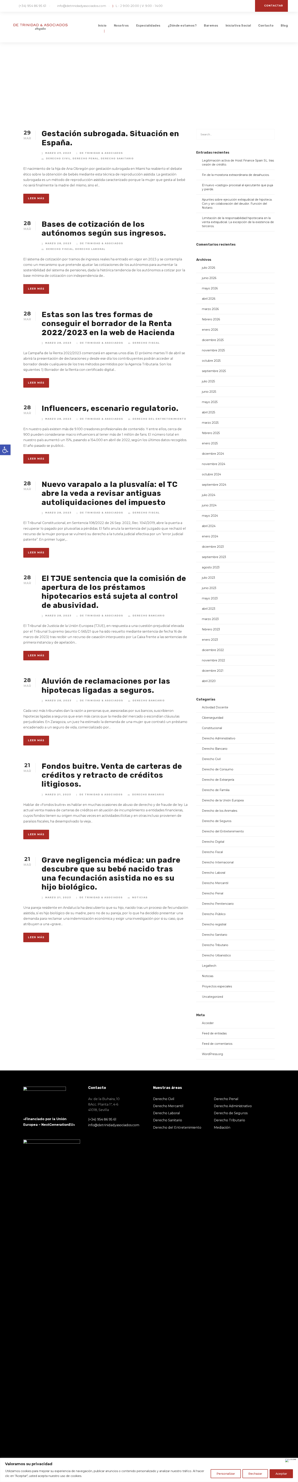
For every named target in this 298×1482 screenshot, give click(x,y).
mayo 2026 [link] (210, 288)
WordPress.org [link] (212, 1054)
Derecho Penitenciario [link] (218, 904)
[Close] (290, 1460)
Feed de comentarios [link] (217, 1044)
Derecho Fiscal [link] (59, 249)
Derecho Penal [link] (86, 158)
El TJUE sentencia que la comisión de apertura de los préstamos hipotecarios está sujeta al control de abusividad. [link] (114, 592)
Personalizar (226, 1474)
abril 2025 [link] (208, 412)
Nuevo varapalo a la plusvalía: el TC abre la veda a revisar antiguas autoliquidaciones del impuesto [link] (110, 493)
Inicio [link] (102, 25)
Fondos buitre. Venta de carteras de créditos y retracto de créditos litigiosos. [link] (112, 775)
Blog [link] (284, 25)
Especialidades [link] (148, 25)
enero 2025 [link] (210, 443)
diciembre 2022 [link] (213, 650)
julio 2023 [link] (208, 578)
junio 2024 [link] (209, 505)
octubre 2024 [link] (211, 474)
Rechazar (255, 1474)
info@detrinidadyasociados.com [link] (81, 6)
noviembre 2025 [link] (213, 350)
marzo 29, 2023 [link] (58, 153)
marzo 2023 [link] (210, 619)
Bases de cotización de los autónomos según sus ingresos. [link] (104, 228)
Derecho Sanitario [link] (117, 158)
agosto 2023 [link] (211, 567)
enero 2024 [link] (210, 536)
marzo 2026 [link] (210, 309)
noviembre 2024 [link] (213, 464)
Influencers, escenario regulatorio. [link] (110, 408)
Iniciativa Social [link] (238, 25)
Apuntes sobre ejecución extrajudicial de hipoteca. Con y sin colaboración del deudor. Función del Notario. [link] (237, 204)
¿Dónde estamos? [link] (182, 25)
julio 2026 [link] (208, 267)
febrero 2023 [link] (211, 629)
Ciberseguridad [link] (212, 718)
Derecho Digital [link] (213, 842)
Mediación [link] (222, 1127)
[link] (5, 450)
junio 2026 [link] (209, 278)
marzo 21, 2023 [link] (58, 794)
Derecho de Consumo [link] (217, 769)
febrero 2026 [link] (211, 319)
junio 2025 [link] (209, 391)
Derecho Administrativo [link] (218, 738)
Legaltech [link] (209, 966)
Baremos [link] (211, 25)
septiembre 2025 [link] (214, 371)
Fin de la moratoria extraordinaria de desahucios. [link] (235, 175)
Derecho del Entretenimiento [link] (159, 418)
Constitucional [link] (212, 728)
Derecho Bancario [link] (149, 615)
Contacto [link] (265, 25)
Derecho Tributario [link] (215, 945)
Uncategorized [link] (212, 997)
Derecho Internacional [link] (218, 862)
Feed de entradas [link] (214, 1033)
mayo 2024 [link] (210, 516)
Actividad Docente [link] (215, 707)
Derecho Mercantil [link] (215, 883)
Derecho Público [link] (214, 914)
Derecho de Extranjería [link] (218, 780)
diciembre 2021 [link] (212, 671)
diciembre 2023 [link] (213, 547)
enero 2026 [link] (210, 329)
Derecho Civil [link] (58, 158)
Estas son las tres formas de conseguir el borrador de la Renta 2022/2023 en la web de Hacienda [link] (108, 323)
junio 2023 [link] (209, 588)
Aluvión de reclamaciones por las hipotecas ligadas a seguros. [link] (106, 685)
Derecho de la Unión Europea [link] (223, 800)
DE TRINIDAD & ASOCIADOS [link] (101, 153)
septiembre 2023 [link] (214, 557)
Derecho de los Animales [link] (219, 811)
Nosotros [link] (121, 25)
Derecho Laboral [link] (90, 249)
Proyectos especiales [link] (217, 986)
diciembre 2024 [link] (213, 454)
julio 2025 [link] (208, 381)
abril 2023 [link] (208, 609)
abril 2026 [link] (208, 298)
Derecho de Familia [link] (215, 790)
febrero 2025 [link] (211, 433)
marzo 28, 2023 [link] (58, 243)
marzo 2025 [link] (210, 422)
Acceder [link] (208, 1023)
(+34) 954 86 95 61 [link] (32, 6)
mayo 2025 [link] (210, 402)
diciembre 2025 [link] (213, 340)
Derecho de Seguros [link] (216, 821)
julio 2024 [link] (208, 495)
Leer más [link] (36, 198)
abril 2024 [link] (208, 526)
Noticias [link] (140, 897)
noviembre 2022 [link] (213, 660)
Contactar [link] (273, 5)
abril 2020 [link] (209, 681)
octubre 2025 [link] (211, 360)
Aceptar (281, 1474)
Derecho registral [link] (214, 924)
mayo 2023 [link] (210, 598)
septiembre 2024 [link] (214, 485)
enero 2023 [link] (210, 640)
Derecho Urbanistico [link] (216, 955)
